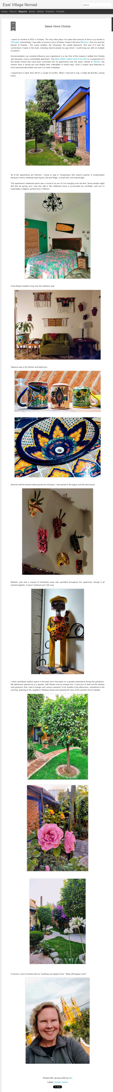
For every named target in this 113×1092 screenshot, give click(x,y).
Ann (70, 1077)
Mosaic (32, 11)
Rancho (97, 61)
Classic (4, 11)
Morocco (84, 42)
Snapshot (50, 11)
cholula (57, 1082)
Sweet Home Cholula (57, 26)
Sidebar (40, 11)
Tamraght (15, 42)
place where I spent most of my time (71, 58)
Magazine (22, 11)
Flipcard (13, 11)
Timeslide (60, 11)
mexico (65, 1082)
